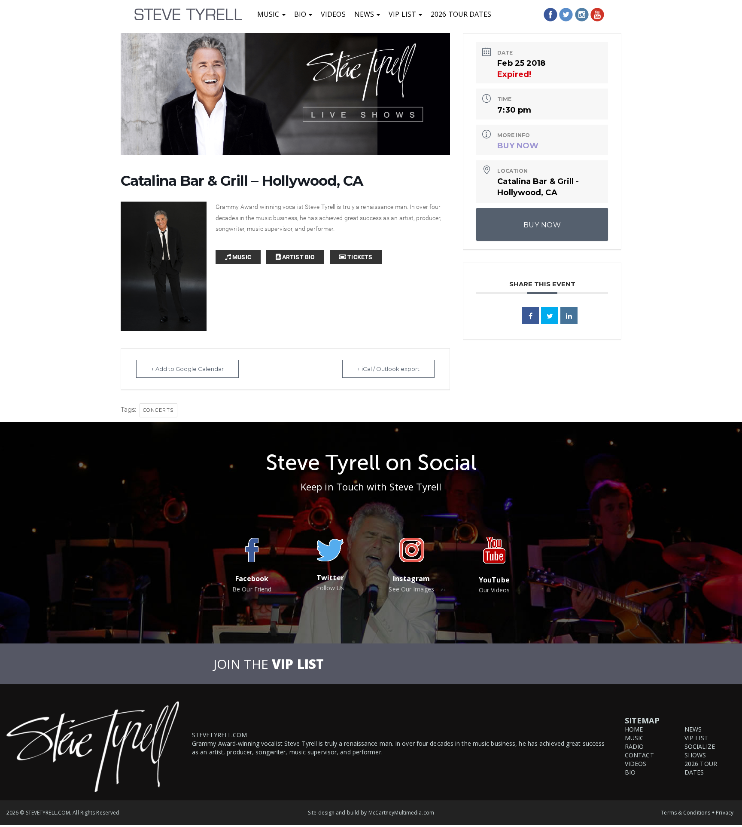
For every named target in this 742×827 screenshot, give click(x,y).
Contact (639, 755)
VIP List (403, 14)
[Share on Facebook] (530, 315)
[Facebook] (550, 14)
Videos (333, 14)
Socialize (699, 746)
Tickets (359, 257)
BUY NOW (517, 145)
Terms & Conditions (685, 812)
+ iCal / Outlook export (388, 368)
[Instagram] (582, 14)
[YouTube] (597, 14)
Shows (695, 755)
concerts (158, 410)
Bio (301, 14)
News (365, 14)
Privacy (724, 812)
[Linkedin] (569, 315)
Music (269, 14)
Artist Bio (298, 257)
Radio (634, 746)
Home (634, 729)
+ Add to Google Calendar (187, 368)
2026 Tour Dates (461, 14)
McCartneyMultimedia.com (401, 812)
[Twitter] (566, 14)
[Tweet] (549, 315)
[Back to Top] (725, 790)
